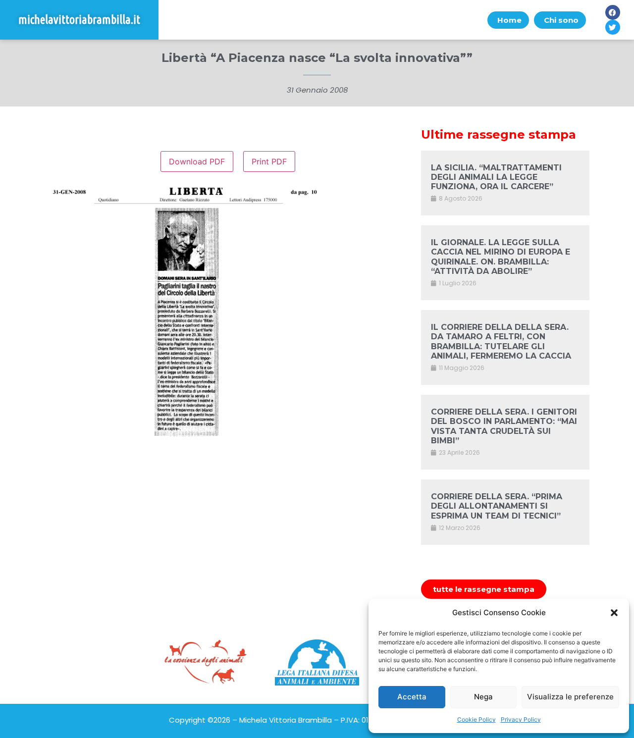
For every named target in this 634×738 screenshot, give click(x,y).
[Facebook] (612, 12)
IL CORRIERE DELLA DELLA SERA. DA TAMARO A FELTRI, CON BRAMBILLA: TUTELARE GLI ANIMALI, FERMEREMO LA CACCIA (501, 341)
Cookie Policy (476, 719)
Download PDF (197, 161)
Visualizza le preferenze (570, 696)
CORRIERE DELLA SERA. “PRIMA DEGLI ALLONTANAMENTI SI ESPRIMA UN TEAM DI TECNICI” (496, 506)
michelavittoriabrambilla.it (79, 19)
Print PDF (269, 161)
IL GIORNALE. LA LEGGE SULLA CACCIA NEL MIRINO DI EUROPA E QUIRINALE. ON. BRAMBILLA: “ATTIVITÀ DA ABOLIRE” (500, 257)
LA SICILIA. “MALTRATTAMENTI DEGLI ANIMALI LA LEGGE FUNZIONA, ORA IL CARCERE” (496, 177)
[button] (614, 613)
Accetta (411, 696)
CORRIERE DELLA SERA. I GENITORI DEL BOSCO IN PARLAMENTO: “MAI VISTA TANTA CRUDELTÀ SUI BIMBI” (504, 426)
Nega (483, 696)
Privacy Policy (521, 719)
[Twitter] (612, 27)
